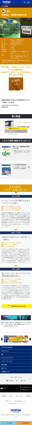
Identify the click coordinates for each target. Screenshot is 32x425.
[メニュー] (28, 2)
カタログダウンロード (13, 134)
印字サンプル (4, 368)
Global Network (25, 389)
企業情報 (28, 396)
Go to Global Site (26, 387)
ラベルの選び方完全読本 (19, 164)
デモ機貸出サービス (5, 371)
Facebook (11, 380)
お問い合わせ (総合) (12, 403)
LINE (24, 380)
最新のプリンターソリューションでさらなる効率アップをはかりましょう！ (22, 152)
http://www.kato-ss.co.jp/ (17, 55)
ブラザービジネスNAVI (6, 347)
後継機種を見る (11, 131)
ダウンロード (19, 396)
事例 (2, 354)
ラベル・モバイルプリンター (7, 357)
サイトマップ (22, 403)
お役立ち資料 (4, 364)
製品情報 (3, 396)
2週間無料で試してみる (13, 128)
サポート (11, 396)
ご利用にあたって (8, 401)
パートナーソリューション (6, 361)
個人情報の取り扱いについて (21, 401)
